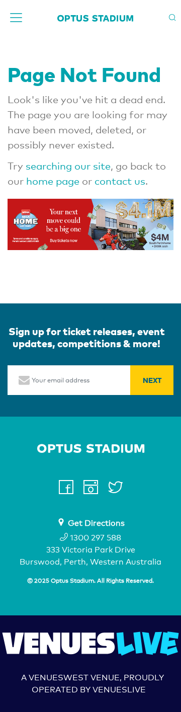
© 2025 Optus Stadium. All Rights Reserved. (90, 580)
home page (52, 181)
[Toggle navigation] (16, 17)
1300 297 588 (94, 537)
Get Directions (96, 523)
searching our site (68, 166)
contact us (120, 181)
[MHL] (90, 223)
